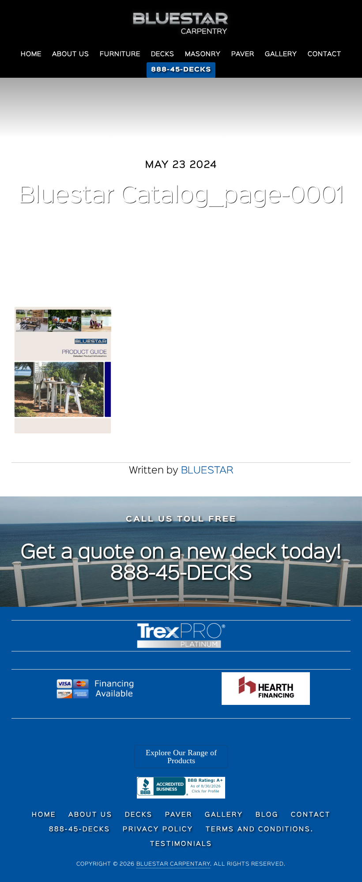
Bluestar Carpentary (173, 864)
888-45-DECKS (181, 574)
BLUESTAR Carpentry (181, 23)
